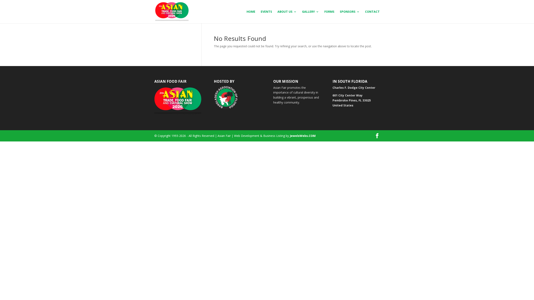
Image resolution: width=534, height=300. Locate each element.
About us (284, 12)
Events (266, 12)
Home (251, 12)
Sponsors (347, 12)
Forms (329, 12)
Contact (372, 12)
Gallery (308, 12)
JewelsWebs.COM (303, 136)
